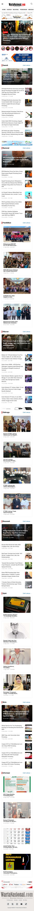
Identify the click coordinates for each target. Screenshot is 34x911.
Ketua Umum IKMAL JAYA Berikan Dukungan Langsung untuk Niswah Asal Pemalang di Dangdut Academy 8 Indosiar (12, 368)
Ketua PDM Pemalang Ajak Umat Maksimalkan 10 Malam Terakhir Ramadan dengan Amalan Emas (11, 575)
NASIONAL (16, 10)
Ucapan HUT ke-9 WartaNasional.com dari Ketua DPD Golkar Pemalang (12, 764)
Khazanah (6, 521)
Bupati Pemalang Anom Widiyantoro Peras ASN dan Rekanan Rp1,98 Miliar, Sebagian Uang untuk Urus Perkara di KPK (12, 184)
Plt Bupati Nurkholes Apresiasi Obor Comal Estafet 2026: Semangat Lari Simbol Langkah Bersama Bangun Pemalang (11, 103)
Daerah (5, 65)
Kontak (20, 900)
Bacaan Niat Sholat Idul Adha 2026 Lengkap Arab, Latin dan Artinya (11, 546)
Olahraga (6, 412)
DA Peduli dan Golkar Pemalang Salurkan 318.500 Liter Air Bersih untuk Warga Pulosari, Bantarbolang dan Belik (12, 133)
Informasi (6, 773)
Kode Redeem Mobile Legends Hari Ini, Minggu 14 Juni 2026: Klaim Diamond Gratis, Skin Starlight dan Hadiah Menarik (12, 379)
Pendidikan (7, 223)
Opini (5, 593)
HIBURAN (30, 10)
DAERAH (9, 10)
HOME (4, 10)
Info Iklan (25, 900)
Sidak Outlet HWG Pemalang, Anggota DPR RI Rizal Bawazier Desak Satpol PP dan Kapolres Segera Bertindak (12, 123)
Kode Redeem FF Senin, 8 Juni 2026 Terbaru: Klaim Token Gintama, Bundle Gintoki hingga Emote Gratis (12, 399)
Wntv (5, 702)
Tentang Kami (10, 900)
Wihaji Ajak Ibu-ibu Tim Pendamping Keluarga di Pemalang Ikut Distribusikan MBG (12, 728)
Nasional (6, 148)
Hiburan (6, 331)
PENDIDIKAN (23, 10)
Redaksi (16, 900)
